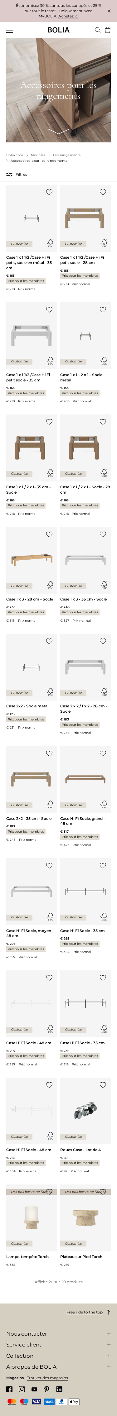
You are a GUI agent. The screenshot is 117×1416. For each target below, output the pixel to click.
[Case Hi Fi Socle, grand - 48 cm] (85, 796)
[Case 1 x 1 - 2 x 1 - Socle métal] (85, 353)
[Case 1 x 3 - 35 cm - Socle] (85, 575)
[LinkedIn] (59, 1389)
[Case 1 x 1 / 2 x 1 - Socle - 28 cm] (85, 465)
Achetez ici (68, 16)
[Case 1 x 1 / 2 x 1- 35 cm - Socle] (31, 465)
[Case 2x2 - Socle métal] (31, 682)
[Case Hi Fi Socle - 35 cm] (85, 906)
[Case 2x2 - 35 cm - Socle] (31, 794)
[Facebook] (9, 1389)
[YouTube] (34, 1389)
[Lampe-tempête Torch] (31, 1225)
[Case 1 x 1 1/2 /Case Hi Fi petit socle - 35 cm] (31, 353)
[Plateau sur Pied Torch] (85, 1225)
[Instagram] (22, 1389)
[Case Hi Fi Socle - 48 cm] (31, 1018)
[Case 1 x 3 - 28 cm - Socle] (31, 575)
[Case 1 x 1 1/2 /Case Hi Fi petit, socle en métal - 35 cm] (31, 238)
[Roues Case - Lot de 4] (85, 1126)
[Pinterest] (47, 1389)
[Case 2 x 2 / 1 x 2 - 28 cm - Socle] (85, 684)
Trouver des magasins (47, 1377)
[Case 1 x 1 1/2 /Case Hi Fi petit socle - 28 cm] (85, 235)
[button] (10, 174)
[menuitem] (10, 30)
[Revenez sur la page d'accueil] (59, 30)
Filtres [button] (21, 174)
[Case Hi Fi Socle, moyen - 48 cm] (31, 908)
